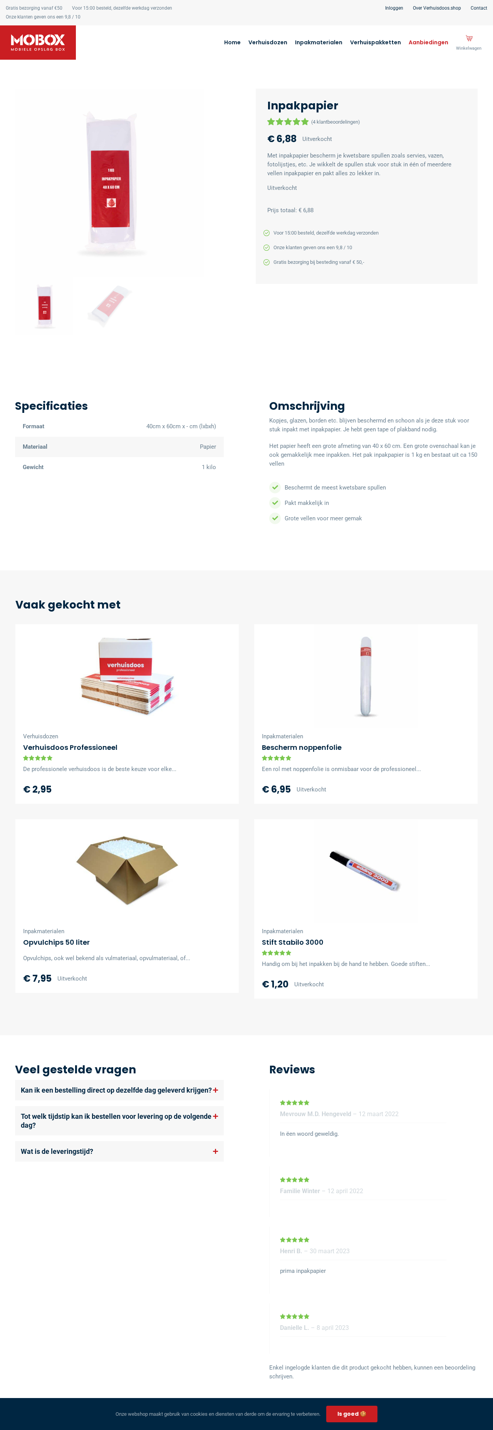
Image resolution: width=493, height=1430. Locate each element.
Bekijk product (174, 721)
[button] (44, 306)
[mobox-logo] (38, 28)
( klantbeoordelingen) (335, 122)
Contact (479, 8)
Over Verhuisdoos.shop (437, 8)
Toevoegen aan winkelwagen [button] (101, 721)
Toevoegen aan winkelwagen (339, 721)
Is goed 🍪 (351, 1414)
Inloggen (394, 8)
